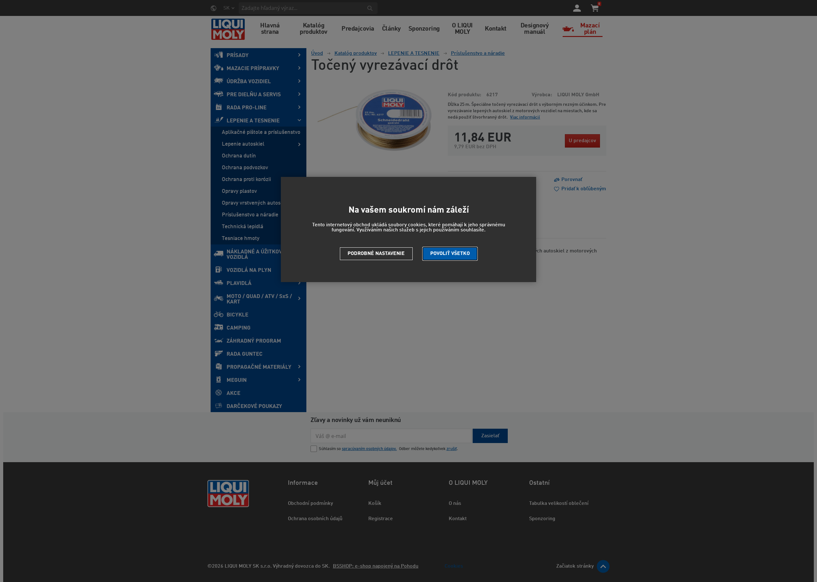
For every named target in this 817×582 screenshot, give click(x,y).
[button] (450, 253)
